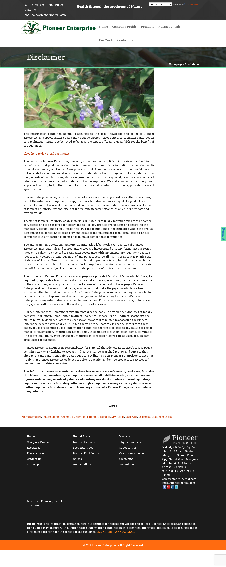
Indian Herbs (50, 416)
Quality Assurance (131, 453)
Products (147, 27)
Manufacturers (31, 416)
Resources (33, 447)
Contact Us (125, 40)
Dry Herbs (117, 416)
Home (103, 27)
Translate (194, 4)
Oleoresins (126, 459)
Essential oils (128, 464)
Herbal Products (99, 416)
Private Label (36, 453)
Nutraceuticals (169, 27)
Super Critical (128, 447)
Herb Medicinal (83, 464)
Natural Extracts (84, 442)
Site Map (33, 464)
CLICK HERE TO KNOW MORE (115, 531)
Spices (77, 459)
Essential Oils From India (155, 416)
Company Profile (124, 27)
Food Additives (83, 447)
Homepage (175, 64)
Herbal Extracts (83, 436)
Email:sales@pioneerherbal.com (45, 15)
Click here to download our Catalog (47, 153)
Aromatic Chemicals (74, 416)
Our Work (106, 40)
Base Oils (131, 416)
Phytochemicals (130, 442)
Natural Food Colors (86, 453)
